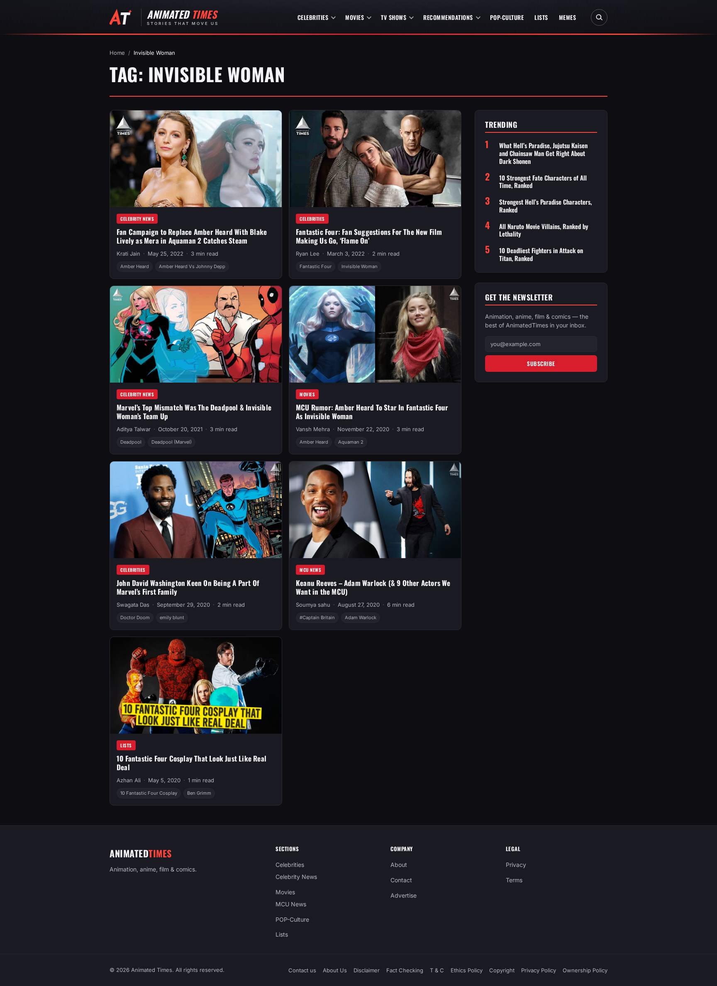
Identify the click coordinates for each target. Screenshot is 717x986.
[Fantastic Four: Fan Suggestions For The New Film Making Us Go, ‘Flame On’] (375, 158)
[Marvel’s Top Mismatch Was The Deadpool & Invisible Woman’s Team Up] (196, 334)
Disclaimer (367, 970)
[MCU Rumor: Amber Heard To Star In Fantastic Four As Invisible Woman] (375, 334)
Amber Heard (134, 266)
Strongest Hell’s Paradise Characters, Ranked (545, 206)
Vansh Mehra (313, 429)
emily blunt (172, 617)
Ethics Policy (467, 970)
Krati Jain (128, 253)
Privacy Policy (538, 970)
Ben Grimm (199, 793)
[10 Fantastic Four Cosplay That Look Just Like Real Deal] (196, 685)
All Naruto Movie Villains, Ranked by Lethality (543, 230)
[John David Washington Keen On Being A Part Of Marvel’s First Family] (196, 509)
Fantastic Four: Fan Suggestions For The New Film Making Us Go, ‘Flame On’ (369, 236)
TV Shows (393, 17)
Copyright (502, 970)
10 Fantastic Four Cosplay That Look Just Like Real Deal (191, 762)
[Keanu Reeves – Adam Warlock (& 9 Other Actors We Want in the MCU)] (375, 509)
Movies (354, 17)
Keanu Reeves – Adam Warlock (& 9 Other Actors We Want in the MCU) (373, 587)
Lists (541, 17)
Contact (401, 879)
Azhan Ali (129, 780)
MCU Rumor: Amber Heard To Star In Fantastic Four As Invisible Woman (372, 411)
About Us (335, 970)
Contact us (302, 970)
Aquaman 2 (350, 442)
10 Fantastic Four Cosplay (148, 793)
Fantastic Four (316, 266)
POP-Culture (507, 17)
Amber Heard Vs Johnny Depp (192, 266)
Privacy (516, 864)
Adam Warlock (360, 617)
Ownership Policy (585, 970)
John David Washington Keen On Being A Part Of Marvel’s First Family (188, 587)
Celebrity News (137, 218)
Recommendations (448, 17)
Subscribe (541, 363)
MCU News (310, 569)
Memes (567, 17)
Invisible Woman (359, 266)
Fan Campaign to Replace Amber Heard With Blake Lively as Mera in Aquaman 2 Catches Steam (192, 236)
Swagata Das (133, 604)
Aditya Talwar (134, 429)
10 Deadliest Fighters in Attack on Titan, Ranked (541, 254)
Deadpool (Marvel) (171, 442)
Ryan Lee (307, 253)
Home (117, 52)
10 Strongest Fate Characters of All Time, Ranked (543, 182)
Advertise (403, 895)
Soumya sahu (313, 604)
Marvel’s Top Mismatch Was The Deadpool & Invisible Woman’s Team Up (194, 411)
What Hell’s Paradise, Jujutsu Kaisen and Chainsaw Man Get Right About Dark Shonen (543, 153)
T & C (437, 970)
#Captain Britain (317, 617)
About (398, 864)
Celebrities (313, 17)
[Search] (599, 17)
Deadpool (130, 442)
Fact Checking (404, 970)
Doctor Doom (135, 617)
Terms (514, 879)
